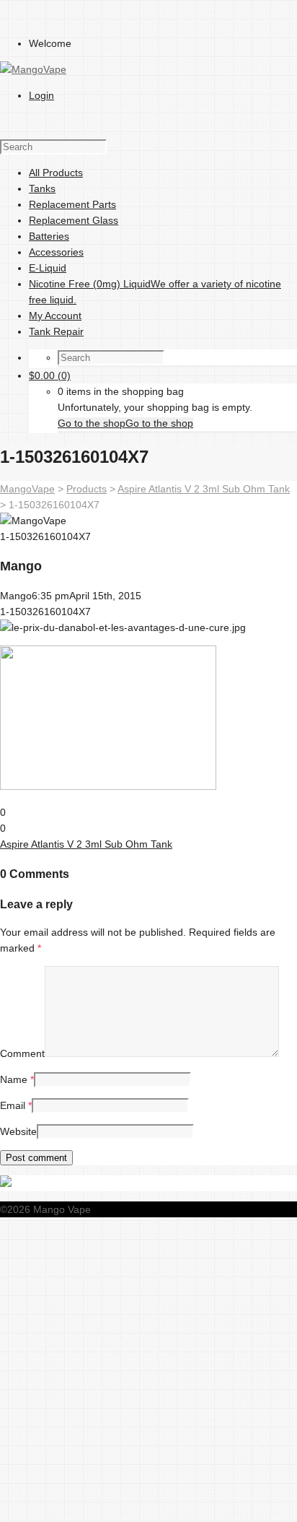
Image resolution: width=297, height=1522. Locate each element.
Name (13, 1079)
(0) (50, 375)
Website (18, 1131)
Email (12, 1105)
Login (41, 95)
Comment (22, 1053)
